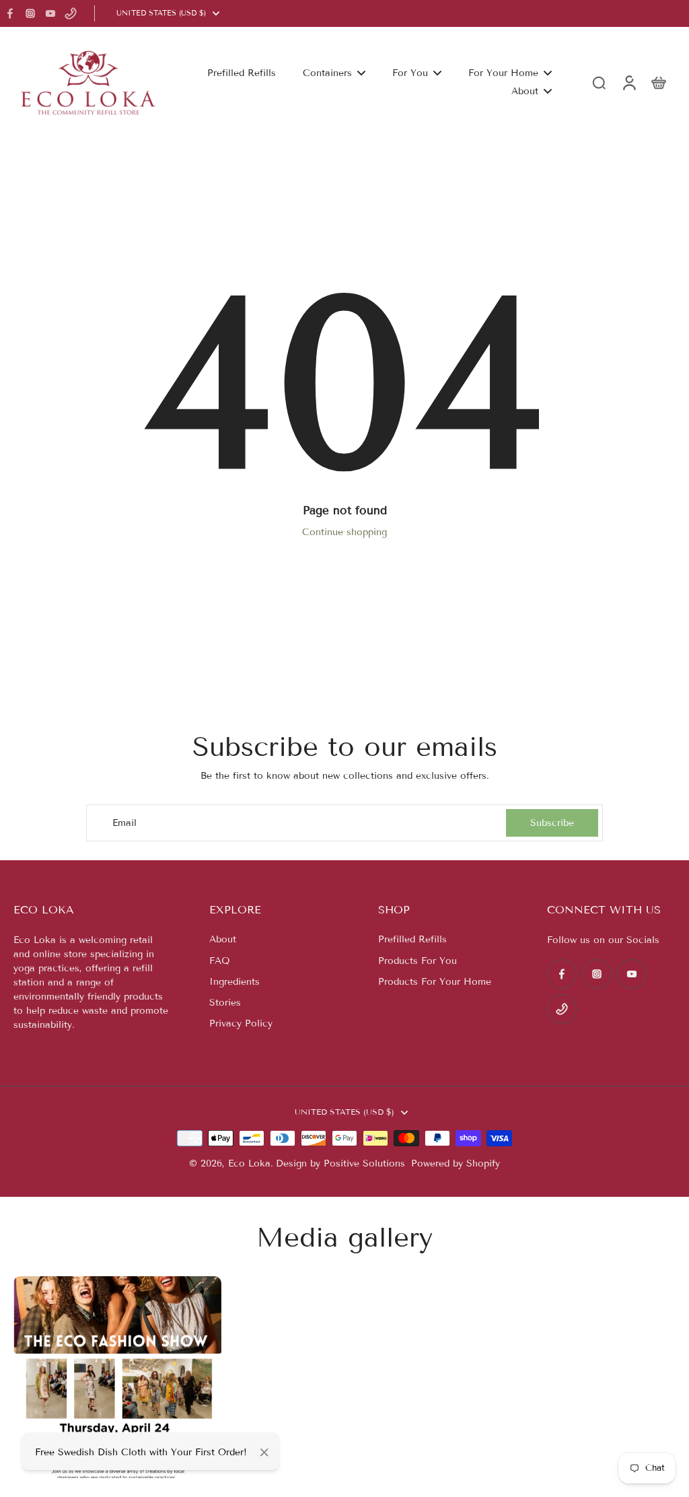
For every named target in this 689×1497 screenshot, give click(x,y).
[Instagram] (30, 13)
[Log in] (628, 82)
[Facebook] (10, 13)
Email (124, 823)
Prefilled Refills (412, 939)
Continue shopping (344, 532)
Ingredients (234, 981)
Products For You (417, 961)
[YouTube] (50, 13)
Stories (225, 1002)
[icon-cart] (658, 82)
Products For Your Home (434, 981)
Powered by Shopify (455, 1163)
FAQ (219, 961)
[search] (599, 82)
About (222, 939)
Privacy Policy (241, 1023)
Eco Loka (249, 1163)
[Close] (264, 1452)
